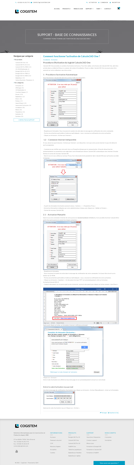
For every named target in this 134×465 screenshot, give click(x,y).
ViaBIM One (72, 446)
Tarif (98, 8)
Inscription (116, 2)
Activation (93, 2)
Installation (20, 107)
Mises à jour (78, 8)
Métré (18, 109)
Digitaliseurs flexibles (75, 452)
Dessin (19, 94)
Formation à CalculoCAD (94, 449)
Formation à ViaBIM (93, 452)
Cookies (52, 452)
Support (89, 8)
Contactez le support (27, 120)
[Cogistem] (26, 11)
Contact (107, 8)
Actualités (53, 449)
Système (19, 116)
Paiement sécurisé (56, 440)
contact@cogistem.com (41, 2)
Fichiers (19, 101)
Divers (18, 99)
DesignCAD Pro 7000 (22, 73)
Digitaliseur (20, 78)
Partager (104, 412)
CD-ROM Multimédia (22, 69)
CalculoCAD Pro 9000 (23, 67)
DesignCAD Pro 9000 (23, 75)
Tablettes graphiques (74, 449)
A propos (53, 437)
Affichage (19, 88)
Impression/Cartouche (23, 105)
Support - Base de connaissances (67, 35)
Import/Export (20, 103)
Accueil (57, 8)
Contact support (92, 440)
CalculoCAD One (21, 62)
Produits (66, 8)
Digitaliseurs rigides (74, 456)
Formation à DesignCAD (94, 446)
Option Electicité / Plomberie (24, 80)
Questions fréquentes (93, 437)
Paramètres (20, 112)
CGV (51, 443)
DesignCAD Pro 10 (22, 71)
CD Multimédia (20, 90)
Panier (119, 7)
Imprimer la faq (114, 412)
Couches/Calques (21, 92)
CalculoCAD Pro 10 (22, 65)
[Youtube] (17, 452)
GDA (36, 462)
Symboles (19, 114)
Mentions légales (55, 446)
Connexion (104, 2)
